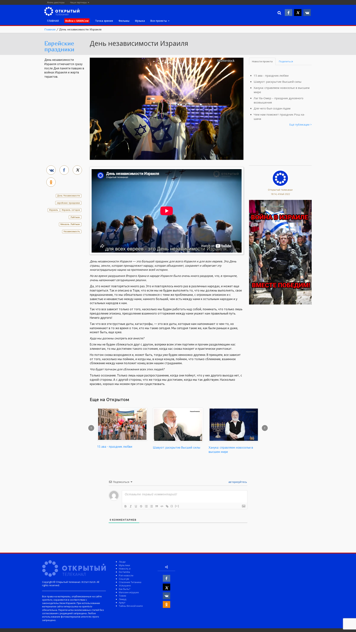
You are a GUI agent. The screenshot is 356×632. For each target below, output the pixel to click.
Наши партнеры (78, 2)
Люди (122, 561)
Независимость (72, 231)
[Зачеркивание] (141, 506)
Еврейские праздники (59, 46)
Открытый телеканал (280, 189)
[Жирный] (125, 506)
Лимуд (122, 599)
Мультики (124, 565)
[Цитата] (156, 506)
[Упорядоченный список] (146, 506)
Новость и (125, 568)
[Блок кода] (161, 506)
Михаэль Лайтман (70, 224)
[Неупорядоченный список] (151, 506)
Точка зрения (104, 20)
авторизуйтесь (237, 481)
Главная (49, 29)
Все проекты (159, 20)
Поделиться (286, 61)
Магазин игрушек (129, 592)
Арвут (122, 602)
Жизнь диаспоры (56, 2)
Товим (122, 595)
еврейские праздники (68, 202)
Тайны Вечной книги (131, 606)
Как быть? (124, 589)
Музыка (140, 20)
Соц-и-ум (124, 578)
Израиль (53, 209)
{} (172, 506)
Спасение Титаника (130, 582)
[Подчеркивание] (136, 506)
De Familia (124, 572)
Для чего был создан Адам (272, 108)
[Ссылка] (167, 506)
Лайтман (75, 217)
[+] (177, 506)
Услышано (125, 585)
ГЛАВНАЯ (53, 20)
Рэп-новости (126, 575)
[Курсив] (130, 506)
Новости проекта (262, 61)
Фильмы (123, 20)
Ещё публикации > (300, 124)
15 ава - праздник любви (271, 75)
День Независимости (68, 195)
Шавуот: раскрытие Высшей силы (277, 81)
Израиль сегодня (71, 209)
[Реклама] (280, 252)
